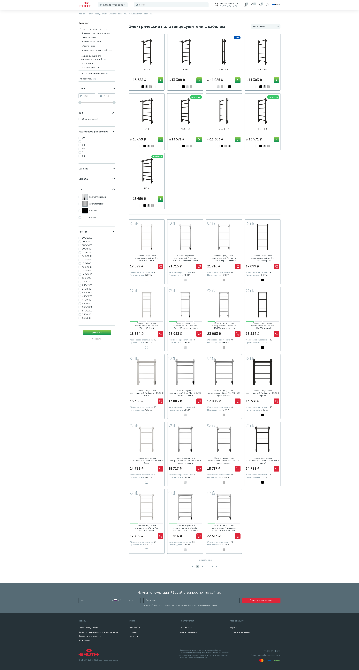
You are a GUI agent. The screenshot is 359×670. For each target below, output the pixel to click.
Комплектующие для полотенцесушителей (98, 632)
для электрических (91, 67)
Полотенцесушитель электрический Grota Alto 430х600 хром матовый (224, 393)
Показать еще (204, 560)
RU (276, 5)
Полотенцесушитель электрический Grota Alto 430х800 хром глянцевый (185, 460)
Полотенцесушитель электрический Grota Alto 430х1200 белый (146, 325)
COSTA (262, 69)
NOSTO (185, 129)
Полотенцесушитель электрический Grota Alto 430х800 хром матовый (224, 460)
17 (211, 566)
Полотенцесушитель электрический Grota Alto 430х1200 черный (262, 325)
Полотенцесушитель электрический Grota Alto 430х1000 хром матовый (224, 258)
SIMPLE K (224, 129)
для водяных (88, 63)
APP (185, 69)
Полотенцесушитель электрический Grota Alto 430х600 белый (146, 393)
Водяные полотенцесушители (96, 33)
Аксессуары (88, 78)
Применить (97, 332)
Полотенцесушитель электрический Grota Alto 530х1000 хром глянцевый (185, 528)
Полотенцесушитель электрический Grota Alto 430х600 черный (262, 393)
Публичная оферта (271, 651)
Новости (133, 632)
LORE (146, 129)
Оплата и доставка (188, 632)
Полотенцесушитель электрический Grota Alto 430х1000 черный (262, 258)
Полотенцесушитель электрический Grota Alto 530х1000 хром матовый (224, 528)
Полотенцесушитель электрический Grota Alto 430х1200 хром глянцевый (185, 325)
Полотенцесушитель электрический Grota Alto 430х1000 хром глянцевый (185, 258)
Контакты (133, 636)
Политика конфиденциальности (265, 655)
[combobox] (114, 600)
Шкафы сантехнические (94, 73)
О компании (134, 628)
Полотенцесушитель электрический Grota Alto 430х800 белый (146, 460)
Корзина (234, 628)
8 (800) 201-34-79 (228, 3)
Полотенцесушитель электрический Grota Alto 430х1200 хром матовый (224, 325)
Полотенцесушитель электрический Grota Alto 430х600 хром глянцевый (185, 393)
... (207, 566)
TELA (146, 188)
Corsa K (223, 69)
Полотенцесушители (93, 29)
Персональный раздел (240, 632)
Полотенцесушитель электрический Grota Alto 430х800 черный (262, 460)
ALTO (146, 69)
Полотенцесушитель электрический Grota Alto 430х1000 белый (146, 258)
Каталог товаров (113, 4)
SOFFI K (262, 129)
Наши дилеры (186, 628)
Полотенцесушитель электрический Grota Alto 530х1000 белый (146, 528)
